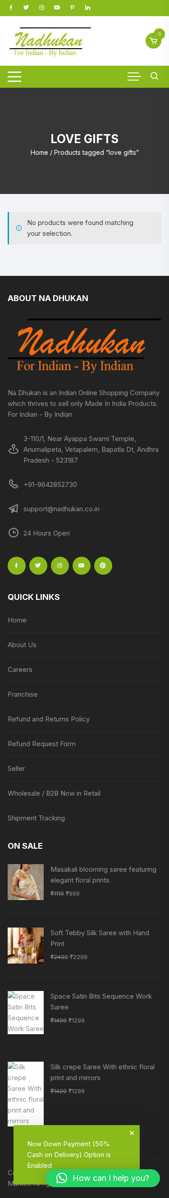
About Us (22, 644)
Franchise (23, 694)
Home (39, 152)
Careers (20, 669)
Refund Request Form (42, 743)
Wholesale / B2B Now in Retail (54, 793)
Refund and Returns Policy (49, 719)
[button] (103, 1178)
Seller (16, 768)
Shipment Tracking (36, 818)
